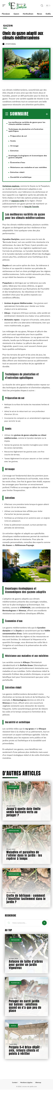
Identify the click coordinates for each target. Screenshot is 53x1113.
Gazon (8, 25)
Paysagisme (15, 940)
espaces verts (17, 200)
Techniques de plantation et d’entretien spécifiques (26, 130)
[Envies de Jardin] (18, 5)
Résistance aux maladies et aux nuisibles (28, 167)
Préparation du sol (18, 136)
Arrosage (14, 146)
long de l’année (32, 206)
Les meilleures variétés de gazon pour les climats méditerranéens (27, 123)
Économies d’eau (17, 162)
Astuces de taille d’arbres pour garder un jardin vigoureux (26, 964)
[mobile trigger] (4, 5)
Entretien (14, 151)
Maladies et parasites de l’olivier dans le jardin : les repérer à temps (24, 855)
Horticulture (14, 830)
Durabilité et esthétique (21, 177)
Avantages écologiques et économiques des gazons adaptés (28, 156)
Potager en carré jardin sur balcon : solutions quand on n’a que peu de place (25, 1006)
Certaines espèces (10, 186)
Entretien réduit (17, 172)
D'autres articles (21, 773)
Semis (13, 141)
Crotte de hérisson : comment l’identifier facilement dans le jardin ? (26, 898)
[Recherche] (42, 5)
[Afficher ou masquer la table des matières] (38, 114)
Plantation (13, 787)
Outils (13, 1026)
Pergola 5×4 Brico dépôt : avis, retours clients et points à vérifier (25, 1050)
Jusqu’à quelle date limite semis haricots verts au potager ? (23, 812)
